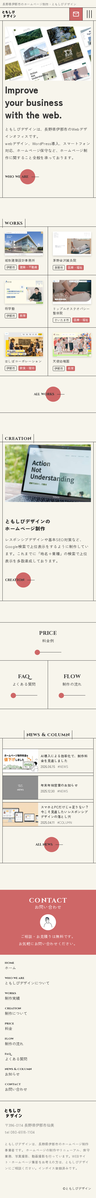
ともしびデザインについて (27, 981)
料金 (9, 1026)
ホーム (10, 965)
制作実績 (12, 996)
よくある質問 (16, 1056)
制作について (16, 1011)
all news (44, 844)
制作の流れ (14, 1041)
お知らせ (18, 1072)
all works (44, 394)
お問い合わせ (16, 1087)
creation (14, 579)
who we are (17, 176)
